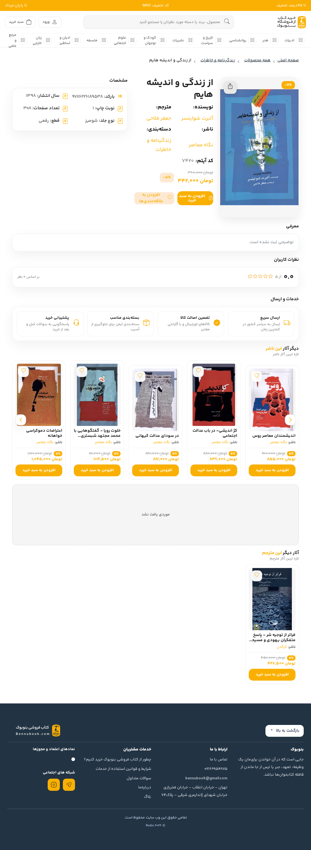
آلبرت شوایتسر (197, 118)
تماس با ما (218, 759)
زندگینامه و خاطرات (159, 145)
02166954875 (215, 769)
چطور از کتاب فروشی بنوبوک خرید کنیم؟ (117, 759)
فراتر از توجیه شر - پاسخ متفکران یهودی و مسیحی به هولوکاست (272, 640)
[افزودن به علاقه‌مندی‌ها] (256, 376)
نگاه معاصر (201, 145)
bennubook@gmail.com (206, 778)
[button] (154, 198)
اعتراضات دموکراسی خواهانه (44, 433)
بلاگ (147, 797)
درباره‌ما (144, 787)
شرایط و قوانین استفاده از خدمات (123, 769)
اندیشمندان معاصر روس (274, 436)
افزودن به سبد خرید (192, 198)
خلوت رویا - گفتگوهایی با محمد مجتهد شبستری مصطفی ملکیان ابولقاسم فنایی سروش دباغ (97, 438)
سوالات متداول (139, 778)
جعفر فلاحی (158, 118)
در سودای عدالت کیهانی (157, 436)
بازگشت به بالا (287, 731)
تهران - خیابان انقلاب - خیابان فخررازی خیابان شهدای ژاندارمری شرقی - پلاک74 (194, 791)
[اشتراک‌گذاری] (230, 87)
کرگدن (282, 647)
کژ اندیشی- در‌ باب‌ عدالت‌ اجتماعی (215, 433)
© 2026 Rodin (155, 825)
